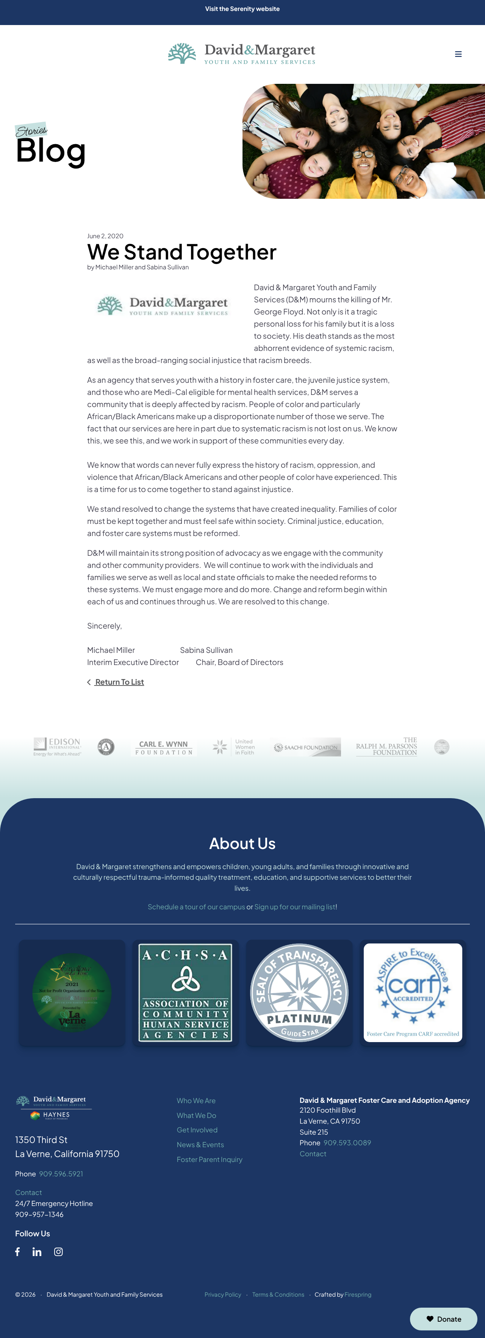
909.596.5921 (61, 1173)
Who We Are (196, 1100)
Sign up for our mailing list (294, 906)
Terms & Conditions (278, 1294)
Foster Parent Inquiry (210, 1159)
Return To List (119, 682)
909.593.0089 (347, 1142)
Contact (28, 1192)
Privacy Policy (223, 1294)
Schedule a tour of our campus (196, 906)
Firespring (357, 1294)
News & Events (200, 1144)
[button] (458, 54)
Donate (449, 1318)
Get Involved (197, 1129)
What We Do (196, 1115)
